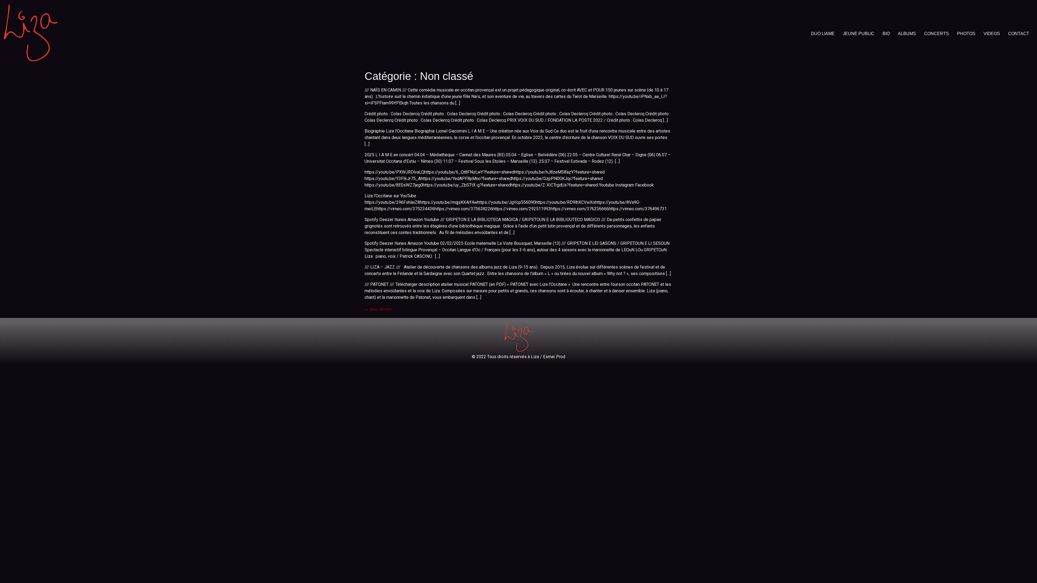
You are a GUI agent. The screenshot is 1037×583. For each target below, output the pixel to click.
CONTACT (1018, 33)
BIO (886, 33)
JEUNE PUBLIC (858, 33)
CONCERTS (936, 33)
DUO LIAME (823, 33)
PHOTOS (966, 33)
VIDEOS (992, 33)
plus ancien (378, 309)
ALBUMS (907, 33)
